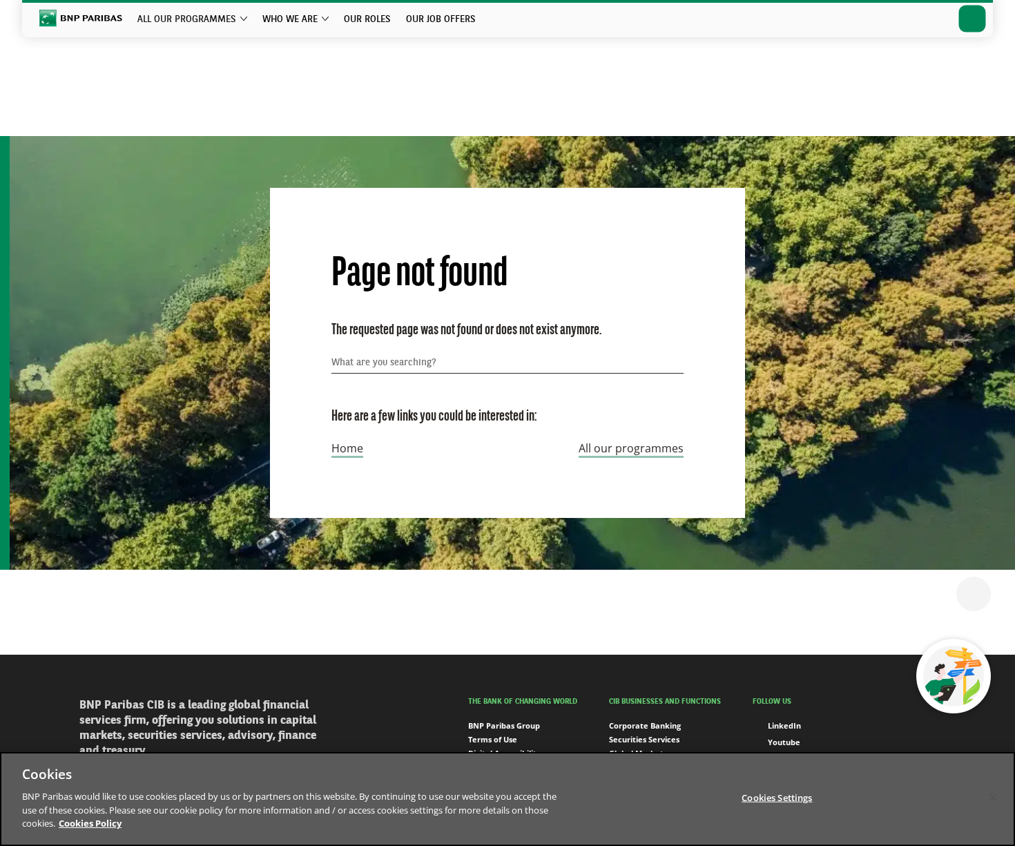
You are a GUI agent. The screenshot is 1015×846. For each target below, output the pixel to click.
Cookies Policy (90, 822)
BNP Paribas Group (504, 725)
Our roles (367, 19)
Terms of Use (492, 739)
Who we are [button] (290, 19)
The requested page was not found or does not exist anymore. (466, 330)
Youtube (784, 742)
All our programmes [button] (186, 19)
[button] (973, 594)
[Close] (993, 797)
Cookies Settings (777, 797)
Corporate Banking (645, 725)
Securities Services (644, 739)
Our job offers (441, 19)
